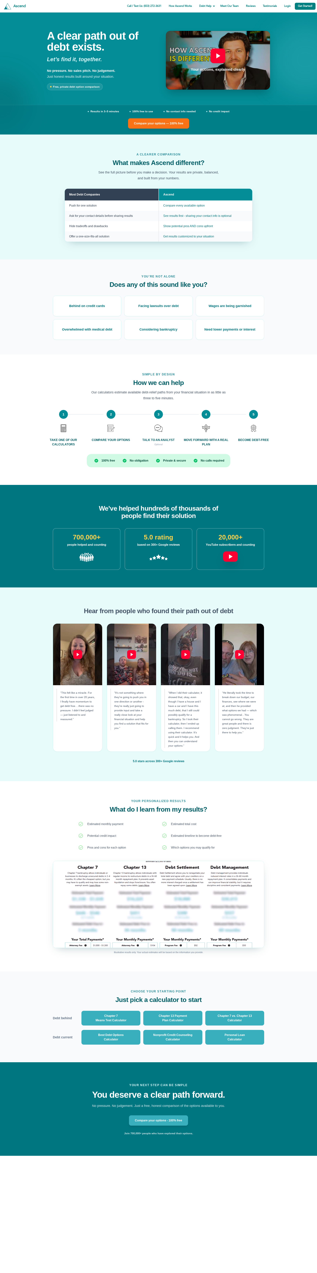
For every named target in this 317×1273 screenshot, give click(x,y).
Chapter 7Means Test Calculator (111, 1018)
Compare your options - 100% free (158, 1120)
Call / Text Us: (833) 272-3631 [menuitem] (144, 6)
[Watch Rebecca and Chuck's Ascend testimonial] (131, 654)
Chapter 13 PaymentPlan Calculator (173, 1018)
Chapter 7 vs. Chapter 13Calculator (235, 1018)
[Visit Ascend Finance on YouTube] (230, 554)
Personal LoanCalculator (235, 1037)
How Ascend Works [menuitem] (180, 6)
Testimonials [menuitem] (270, 6)
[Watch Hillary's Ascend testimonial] (77, 654)
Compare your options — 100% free (158, 123)
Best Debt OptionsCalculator (111, 1037)
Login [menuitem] (287, 6)
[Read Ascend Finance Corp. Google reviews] (158, 557)
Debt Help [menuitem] (205, 6)
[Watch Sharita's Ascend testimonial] (185, 654)
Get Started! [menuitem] (305, 6)
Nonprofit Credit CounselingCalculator (172, 1037)
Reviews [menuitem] (251, 6)
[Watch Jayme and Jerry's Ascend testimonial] (239, 654)
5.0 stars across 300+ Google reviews (158, 761)
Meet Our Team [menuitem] (229, 6)
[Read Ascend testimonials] (86, 557)
